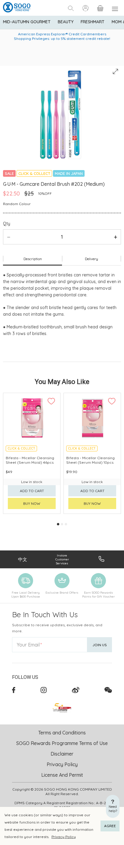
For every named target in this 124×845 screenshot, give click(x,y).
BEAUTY (65, 21)
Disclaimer (62, 754)
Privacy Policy (63, 836)
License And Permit (62, 775)
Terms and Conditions (62, 733)
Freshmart (92, 21)
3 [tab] (66, 524)
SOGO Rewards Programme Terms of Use (62, 743)
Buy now (31, 503)
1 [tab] (58, 524)
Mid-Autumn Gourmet (27, 21)
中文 (22, 559)
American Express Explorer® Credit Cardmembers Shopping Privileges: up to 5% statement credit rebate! (62, 36)
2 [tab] (62, 524)
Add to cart (32, 491)
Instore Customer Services (62, 559)
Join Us (99, 645)
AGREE (110, 826)
